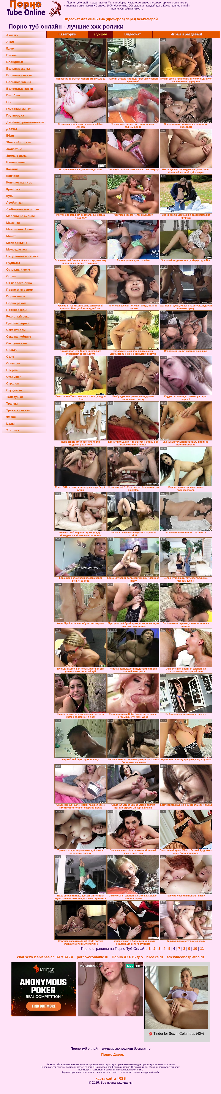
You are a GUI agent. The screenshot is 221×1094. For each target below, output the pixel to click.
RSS (122, 1078)
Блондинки (14, 62)
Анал (10, 41)
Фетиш (11, 417)
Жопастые (14, 149)
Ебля (10, 135)
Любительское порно (22, 209)
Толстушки (14, 397)
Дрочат (11, 129)
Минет (11, 236)
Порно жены (15, 296)
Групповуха (15, 115)
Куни (10, 196)
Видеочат (132, 34)
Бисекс (11, 55)
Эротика (12, 430)
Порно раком (16, 303)
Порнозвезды (16, 309)
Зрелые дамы (16, 155)
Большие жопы (18, 68)
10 (195, 949)
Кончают (12, 175)
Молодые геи (16, 249)
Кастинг (12, 169)
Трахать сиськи (18, 410)
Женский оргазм (18, 142)
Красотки (13, 189)
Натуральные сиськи (22, 256)
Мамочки (13, 222)
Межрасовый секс (20, 229)
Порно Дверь (112, 1054)
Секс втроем (15, 330)
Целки (11, 423)
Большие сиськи (19, 75)
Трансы (12, 403)
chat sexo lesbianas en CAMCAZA (45, 957)
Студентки (14, 390)
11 (202, 949)
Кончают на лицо (19, 182)
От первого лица (19, 283)
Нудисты (13, 263)
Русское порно (17, 323)
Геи (8, 102)
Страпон (12, 383)
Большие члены (18, 82)
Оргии (11, 276)
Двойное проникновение (25, 122)
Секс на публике (18, 336)
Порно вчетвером (19, 289)
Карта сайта (105, 1078)
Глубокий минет (18, 108)
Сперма (12, 370)
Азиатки (12, 35)
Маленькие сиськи (20, 216)
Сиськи (11, 350)
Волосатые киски (19, 88)
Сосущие (13, 363)
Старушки (13, 376)
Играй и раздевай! (186, 34)
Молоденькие (16, 242)
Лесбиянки (14, 202)
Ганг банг (13, 95)
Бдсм (10, 48)
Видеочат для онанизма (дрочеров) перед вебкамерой (110, 19)
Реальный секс (17, 316)
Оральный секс (18, 269)
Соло (10, 356)
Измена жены (16, 162)
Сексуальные (16, 343)
